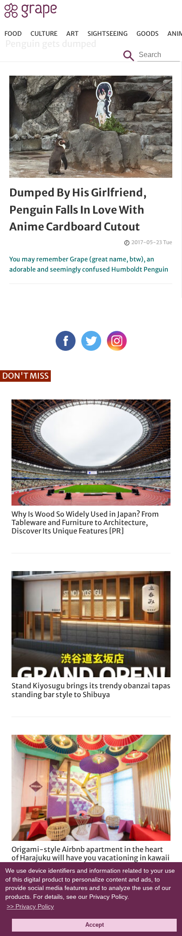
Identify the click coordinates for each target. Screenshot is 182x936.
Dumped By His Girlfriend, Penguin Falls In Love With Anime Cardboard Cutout (78, 210)
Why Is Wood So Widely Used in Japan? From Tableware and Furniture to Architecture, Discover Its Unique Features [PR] (85, 522)
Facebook (66, 341)
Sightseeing (107, 34)
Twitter (91, 341)
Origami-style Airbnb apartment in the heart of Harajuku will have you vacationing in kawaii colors (90, 858)
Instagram (117, 341)
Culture (43, 34)
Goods (147, 34)
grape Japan (30, 13)
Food (13, 34)
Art (72, 34)
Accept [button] (94, 925)
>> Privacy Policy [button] (30, 906)
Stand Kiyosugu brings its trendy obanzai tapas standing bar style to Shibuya (91, 689)
